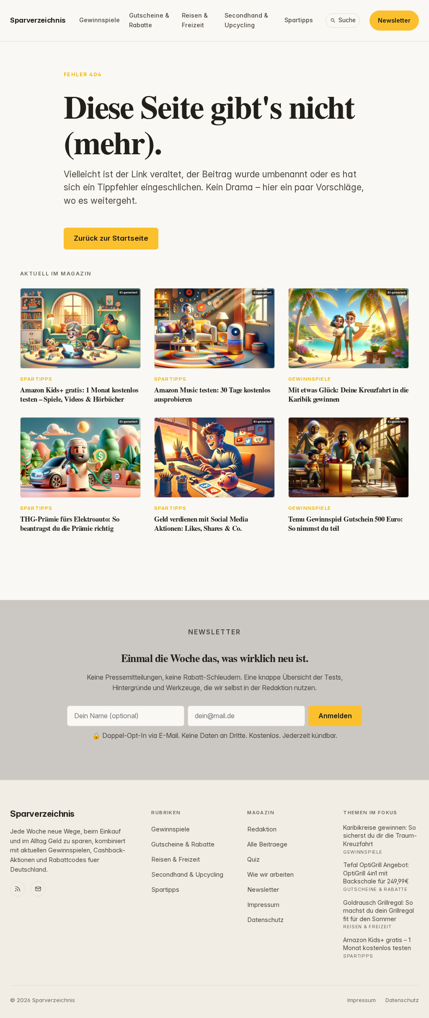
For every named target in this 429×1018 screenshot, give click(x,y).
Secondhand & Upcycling (246, 20)
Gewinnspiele (99, 19)
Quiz (253, 859)
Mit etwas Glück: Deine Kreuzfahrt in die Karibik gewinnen (348, 394)
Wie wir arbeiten (270, 874)
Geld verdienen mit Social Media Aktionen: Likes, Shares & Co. (201, 523)
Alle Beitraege (267, 844)
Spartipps (298, 19)
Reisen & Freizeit (195, 20)
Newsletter (394, 20)
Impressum (263, 905)
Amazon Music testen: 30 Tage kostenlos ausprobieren (212, 394)
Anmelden (335, 716)
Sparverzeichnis (38, 20)
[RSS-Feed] (17, 888)
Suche (347, 20)
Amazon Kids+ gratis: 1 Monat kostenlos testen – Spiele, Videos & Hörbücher (79, 394)
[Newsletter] (38, 888)
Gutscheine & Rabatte (149, 20)
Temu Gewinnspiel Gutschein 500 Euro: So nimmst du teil (345, 523)
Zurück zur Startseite (111, 238)
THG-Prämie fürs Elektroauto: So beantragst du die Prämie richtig (69, 523)
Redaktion (262, 829)
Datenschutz (265, 920)
